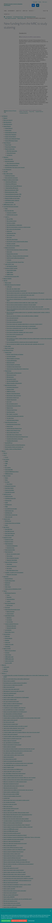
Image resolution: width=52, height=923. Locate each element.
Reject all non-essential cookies (19, 920)
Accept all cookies (6, 920)
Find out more (31, 920)
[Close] (50, 911)
